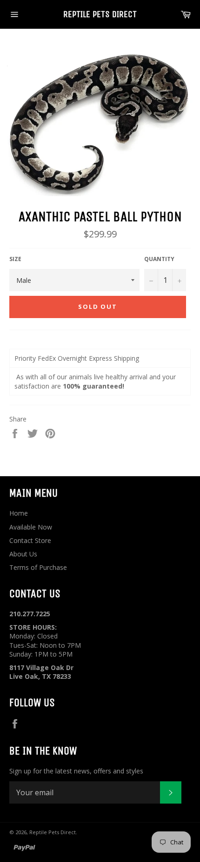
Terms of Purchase (38, 567)
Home (18, 513)
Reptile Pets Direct (100, 14)
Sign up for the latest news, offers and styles (76, 770)
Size (15, 259)
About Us (23, 553)
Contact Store (30, 540)
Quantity (159, 259)
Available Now (30, 527)
